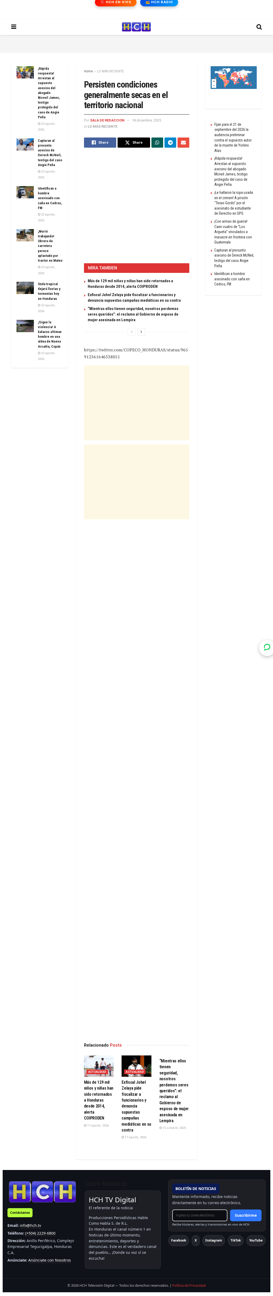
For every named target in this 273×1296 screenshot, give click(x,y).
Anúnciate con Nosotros (49, 1260)
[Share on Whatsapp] (157, 143)
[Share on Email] (183, 143)
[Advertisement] (136, 43)
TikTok (236, 1240)
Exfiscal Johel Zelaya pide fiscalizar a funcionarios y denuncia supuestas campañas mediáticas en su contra (136, 1106)
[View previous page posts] (132, 332)
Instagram (213, 1240)
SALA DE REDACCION (107, 120)
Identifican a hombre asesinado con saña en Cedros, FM (50, 198)
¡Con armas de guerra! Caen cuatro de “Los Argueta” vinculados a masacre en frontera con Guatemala (233, 231)
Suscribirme (246, 1215)
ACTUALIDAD (97, 1071)
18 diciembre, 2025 (146, 120)
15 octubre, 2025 (174, 1128)
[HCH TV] (42, 1191)
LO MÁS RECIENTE (110, 71)
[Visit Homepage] (136, 27)
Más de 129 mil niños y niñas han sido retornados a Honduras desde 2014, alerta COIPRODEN (99, 1100)
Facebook (178, 1240)
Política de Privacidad (189, 1285)
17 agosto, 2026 (97, 1125)
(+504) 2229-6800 (40, 1233)
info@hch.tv (30, 1225)
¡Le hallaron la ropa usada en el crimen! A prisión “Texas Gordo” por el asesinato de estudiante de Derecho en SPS (233, 202)
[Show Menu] (13, 27)
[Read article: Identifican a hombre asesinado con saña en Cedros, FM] (25, 192)
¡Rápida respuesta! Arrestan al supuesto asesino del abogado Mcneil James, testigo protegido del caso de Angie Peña (49, 92)
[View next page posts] (141, 332)
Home (88, 71)
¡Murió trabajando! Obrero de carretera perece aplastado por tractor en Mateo (50, 245)
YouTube (256, 1240)
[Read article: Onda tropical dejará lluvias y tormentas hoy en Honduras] (25, 288)
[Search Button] (259, 27)
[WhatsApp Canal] (267, 648)
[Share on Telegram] (170, 143)
